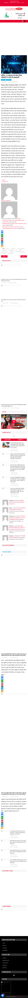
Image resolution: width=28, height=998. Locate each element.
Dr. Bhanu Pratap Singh (12, 282)
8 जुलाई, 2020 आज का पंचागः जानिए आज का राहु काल (24, 256)
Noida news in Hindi (20, 251)
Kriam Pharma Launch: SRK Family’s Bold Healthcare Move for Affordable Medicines (13, 405)
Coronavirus (13, 248)
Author (3, 180)
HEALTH (3, 79)
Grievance (5, 967)
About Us (4, 945)
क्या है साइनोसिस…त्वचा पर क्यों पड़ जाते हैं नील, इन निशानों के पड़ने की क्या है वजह (13, 300)
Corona (7, 248)
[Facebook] (14, 231)
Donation (18, 2)
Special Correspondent (13, 81)
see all (18, 218)
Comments (20, 439)
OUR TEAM (5, 950)
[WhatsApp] (14, 236)
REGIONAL (9, 79)
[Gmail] (14, 240)
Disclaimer (5, 965)
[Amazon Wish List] (14, 246)
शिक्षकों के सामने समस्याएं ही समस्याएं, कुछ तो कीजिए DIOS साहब (16, 502)
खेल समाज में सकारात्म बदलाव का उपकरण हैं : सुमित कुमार (5, 256)
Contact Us (6, 2)
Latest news (11, 250)
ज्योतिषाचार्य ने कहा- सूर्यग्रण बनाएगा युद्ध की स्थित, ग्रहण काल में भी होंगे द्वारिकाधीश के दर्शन (17, 518)
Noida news (12, 251)
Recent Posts (5, 181)
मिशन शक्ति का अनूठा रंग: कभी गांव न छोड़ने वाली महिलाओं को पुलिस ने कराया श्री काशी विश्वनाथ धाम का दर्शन (14, 280)
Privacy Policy (5, 962)
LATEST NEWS (7, 439)
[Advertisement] (14, 40)
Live (16, 250)
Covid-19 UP (4, 250)
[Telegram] (14, 244)
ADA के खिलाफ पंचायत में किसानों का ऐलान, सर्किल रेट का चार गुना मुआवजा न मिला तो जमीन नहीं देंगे (17, 527)
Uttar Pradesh (10, 253)
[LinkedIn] (14, 242)
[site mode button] (23, 21)
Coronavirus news (20, 248)
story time (4, 253)
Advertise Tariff (12, 2)
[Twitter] (14, 233)
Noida (20, 250)
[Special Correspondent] (9, 191)
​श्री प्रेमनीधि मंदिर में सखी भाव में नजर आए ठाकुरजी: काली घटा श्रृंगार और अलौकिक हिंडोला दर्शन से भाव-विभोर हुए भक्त (18, 842)
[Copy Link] (14, 238)
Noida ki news (4, 251)
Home (4, 943)
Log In (23, 2)
